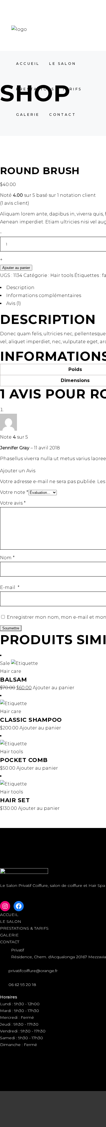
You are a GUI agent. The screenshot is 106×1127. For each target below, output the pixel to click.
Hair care (10, 671)
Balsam (13, 679)
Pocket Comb (24, 760)
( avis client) (14, 203)
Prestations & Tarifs (24, 928)
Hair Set (15, 800)
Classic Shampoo (31, 719)
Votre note (14, 492)
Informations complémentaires (43, 295)
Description (20, 287)
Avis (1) (13, 303)
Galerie (9, 935)
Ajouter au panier (16, 268)
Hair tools (61, 275)
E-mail (10, 587)
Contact (9, 941)
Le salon (10, 921)
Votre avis (13, 503)
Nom (7, 557)
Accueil (9, 914)
